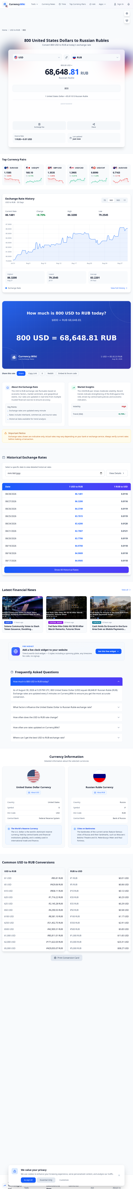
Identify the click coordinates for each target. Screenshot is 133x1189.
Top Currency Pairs (77, 4)
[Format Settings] (127, 13)
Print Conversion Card (68, 957)
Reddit (50, 373)
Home (4, 30)
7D (105, 200)
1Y (125, 200)
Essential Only (46, 1180)
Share (21, 373)
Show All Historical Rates (66, 569)
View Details (115, 473)
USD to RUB (15, 30)
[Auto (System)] (127, 20)
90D (118, 200)
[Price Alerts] (128, 4)
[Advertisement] (66, 17)
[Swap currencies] (66, 57)
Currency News (48, 4)
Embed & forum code (67, 373)
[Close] (119, 1175)
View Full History (118, 288)
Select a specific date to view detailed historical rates (28, 467)
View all (125, 590)
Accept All (28, 1180)
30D (111, 200)
